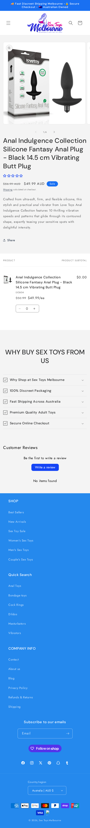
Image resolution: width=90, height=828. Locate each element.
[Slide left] (35, 132)
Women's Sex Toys (20, 540)
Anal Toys (14, 586)
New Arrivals (17, 522)
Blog (11, 678)
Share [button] (11, 240)
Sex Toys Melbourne (50, 820)
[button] (8, 23)
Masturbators (17, 623)
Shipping (8, 189)
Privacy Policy (17, 688)
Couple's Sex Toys (20, 559)
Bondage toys (17, 595)
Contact (13, 659)
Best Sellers (16, 512)
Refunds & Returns (20, 697)
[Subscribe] (67, 733)
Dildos (12, 614)
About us (14, 669)
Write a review (45, 467)
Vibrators (14, 633)
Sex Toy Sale (16, 531)
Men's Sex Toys (18, 550)
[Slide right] (54, 132)
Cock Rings (16, 605)
